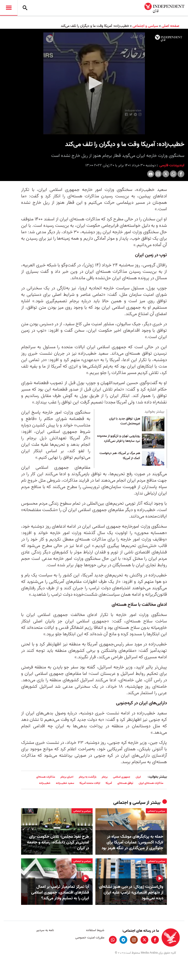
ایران (138, 777)
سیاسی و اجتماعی (145, 26)
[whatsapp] (113, 940)
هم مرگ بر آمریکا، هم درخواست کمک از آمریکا (120, 456)
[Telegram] (123, 940)
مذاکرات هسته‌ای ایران (151, 783)
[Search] (25, 8)
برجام (105, 777)
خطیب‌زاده (44, 783)
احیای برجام (67, 777)
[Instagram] (134, 940)
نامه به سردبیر (45, 930)
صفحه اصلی (170, 26)
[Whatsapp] (173, 173)
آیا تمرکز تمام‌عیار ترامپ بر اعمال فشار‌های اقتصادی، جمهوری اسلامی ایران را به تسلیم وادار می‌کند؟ (60, 892)
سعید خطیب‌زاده (65, 783)
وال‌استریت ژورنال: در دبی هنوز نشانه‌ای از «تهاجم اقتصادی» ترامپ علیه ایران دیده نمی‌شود (131, 892)
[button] (94, 83)
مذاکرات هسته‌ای (45, 777)
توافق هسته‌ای (125, 783)
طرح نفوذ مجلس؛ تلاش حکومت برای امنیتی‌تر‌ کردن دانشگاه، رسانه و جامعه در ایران (58, 842)
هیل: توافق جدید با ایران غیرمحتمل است (124, 421)
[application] (94, 83)
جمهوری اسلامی (121, 777)
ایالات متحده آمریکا (90, 783)
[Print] (150, 173)
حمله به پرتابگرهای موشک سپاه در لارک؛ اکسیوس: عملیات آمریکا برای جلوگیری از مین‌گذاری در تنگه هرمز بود (132, 842)
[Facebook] (180, 173)
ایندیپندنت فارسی (171, 165)
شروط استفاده (95, 930)
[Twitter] (165, 173)
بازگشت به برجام (87, 777)
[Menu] (8, 8)
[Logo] (168, 38)
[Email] (158, 173)
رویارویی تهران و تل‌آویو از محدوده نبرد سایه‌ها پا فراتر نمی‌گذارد (118, 439)
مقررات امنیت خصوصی (89, 937)
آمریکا (109, 783)
